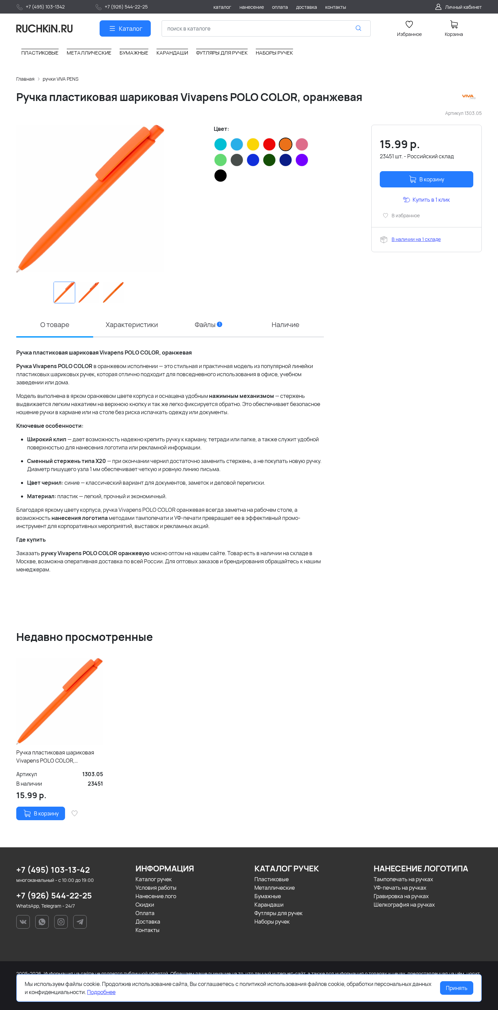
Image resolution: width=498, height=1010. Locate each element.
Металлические (274, 887)
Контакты (148, 930)
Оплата (145, 913)
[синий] (253, 160)
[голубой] (237, 144)
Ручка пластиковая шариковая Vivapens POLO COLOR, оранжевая (55, 757)
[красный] (269, 144)
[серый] (237, 160)
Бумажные (267, 896)
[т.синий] (285, 160)
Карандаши (269, 904)
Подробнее (101, 992)
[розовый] (302, 144)
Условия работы (156, 887)
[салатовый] (220, 160)
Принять (457, 988)
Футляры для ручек (278, 913)
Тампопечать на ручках (403, 879)
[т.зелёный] (269, 160)
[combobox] (266, 28)
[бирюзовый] (220, 144)
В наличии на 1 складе (416, 239)
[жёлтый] (253, 144)
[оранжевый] (285, 144)
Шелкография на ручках (404, 904)
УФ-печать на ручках (400, 887)
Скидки (145, 904)
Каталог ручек (154, 879)
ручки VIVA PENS (61, 79)
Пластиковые (271, 879)
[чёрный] (220, 175)
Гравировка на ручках (401, 896)
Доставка (148, 921)
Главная (25, 79)
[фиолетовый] (302, 160)
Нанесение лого (156, 896)
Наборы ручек (272, 921)
